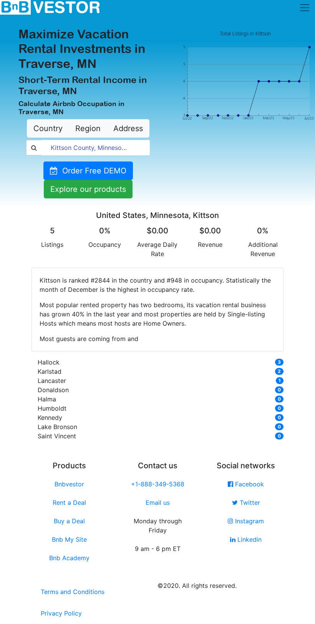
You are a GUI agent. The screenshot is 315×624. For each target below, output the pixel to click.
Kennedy (50, 417)
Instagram (248, 521)
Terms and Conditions (72, 592)
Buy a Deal (69, 521)
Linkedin (248, 539)
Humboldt (52, 408)
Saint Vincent (57, 436)
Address (128, 128)
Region (88, 128)
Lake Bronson (57, 427)
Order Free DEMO (92, 170)
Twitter (249, 502)
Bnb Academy (69, 558)
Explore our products (88, 189)
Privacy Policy (61, 613)
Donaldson (53, 390)
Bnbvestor (69, 484)
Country (48, 128)
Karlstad (49, 371)
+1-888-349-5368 (157, 484)
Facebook (248, 484)
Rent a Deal (69, 502)
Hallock (49, 362)
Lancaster (52, 380)
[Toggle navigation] (304, 7)
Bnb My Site (69, 539)
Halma (47, 399)
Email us (158, 502)
